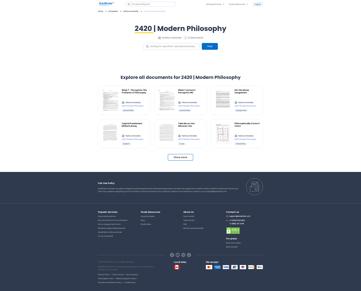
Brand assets (232, 247)
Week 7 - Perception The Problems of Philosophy (134, 91)
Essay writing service (107, 216)
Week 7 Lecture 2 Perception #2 (186, 91)
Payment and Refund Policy (110, 282)
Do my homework (105, 236)
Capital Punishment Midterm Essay (132, 124)
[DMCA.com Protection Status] (244, 230)
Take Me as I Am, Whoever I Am (186, 124)
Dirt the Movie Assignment (242, 91)
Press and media (233, 243)
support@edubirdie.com (216, 191)
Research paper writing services (111, 228)
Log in (258, 4)
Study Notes (146, 224)
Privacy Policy (104, 274)
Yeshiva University (133, 102)
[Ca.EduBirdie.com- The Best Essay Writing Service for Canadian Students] (177, 268)
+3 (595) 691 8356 (237, 220)
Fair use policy (132, 274)
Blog (143, 220)
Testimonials (188, 220)
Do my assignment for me (109, 224)
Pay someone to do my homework (112, 220)
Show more (180, 157)
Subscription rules (105, 278)
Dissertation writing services (110, 232)
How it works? (189, 216)
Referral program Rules (126, 278)
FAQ (185, 224)
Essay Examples (148, 216)
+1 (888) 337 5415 (236, 223)
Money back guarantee (193, 228)
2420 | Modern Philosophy (132, 106)
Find (209, 46)
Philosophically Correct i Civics (247, 124)
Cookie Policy (130, 282)
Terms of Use (117, 274)
